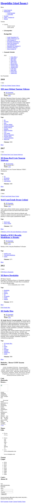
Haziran (14, 64)
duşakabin (6, 290)
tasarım (6, 293)
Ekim (13, 70)
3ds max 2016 (7, 136)
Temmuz (14, 65)
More (2, 145)
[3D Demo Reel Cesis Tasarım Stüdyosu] (12, 154)
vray (5, 132)
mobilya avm (7, 253)
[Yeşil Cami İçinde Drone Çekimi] (10, 196)
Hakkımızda (7, 11)
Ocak (14, 57)
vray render (7, 133)
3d (4, 120)
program (6, 349)
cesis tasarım (7, 181)
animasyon (7, 352)
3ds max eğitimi (8, 124)
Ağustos (14, 67)
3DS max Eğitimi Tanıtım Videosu (15, 89)
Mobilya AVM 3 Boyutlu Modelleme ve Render (11, 236)
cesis (9, 95)
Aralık (14, 73)
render (5, 256)
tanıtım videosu (8, 127)
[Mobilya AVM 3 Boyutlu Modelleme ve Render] (14, 231)
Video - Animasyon (9, 17)
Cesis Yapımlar (11, 13)
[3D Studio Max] (5, 307)
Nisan (14, 61)
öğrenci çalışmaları (9, 135)
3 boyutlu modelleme (9, 255)
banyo (5, 292)
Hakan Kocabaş (8, 130)
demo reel (6, 139)
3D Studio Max (7, 311)
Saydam (6, 16)
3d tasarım (6, 178)
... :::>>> (3, 424)
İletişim (6, 19)
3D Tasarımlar (9, 92)
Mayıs (14, 62)
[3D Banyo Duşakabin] (7, 272)
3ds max (6, 121)
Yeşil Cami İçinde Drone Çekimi (14, 200)
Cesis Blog (10, 14)
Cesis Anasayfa (8, 10)
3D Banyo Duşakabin (9, 275)
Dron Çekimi (7, 223)
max (5, 123)
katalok (6, 299)
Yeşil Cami (7, 222)
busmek (6, 129)
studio (5, 346)
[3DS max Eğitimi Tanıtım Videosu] (10, 85)
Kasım (14, 71)
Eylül (13, 68)
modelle (6, 351)
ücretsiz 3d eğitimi (8, 126)
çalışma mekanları (8, 137)
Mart (13, 60)
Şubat (14, 58)
